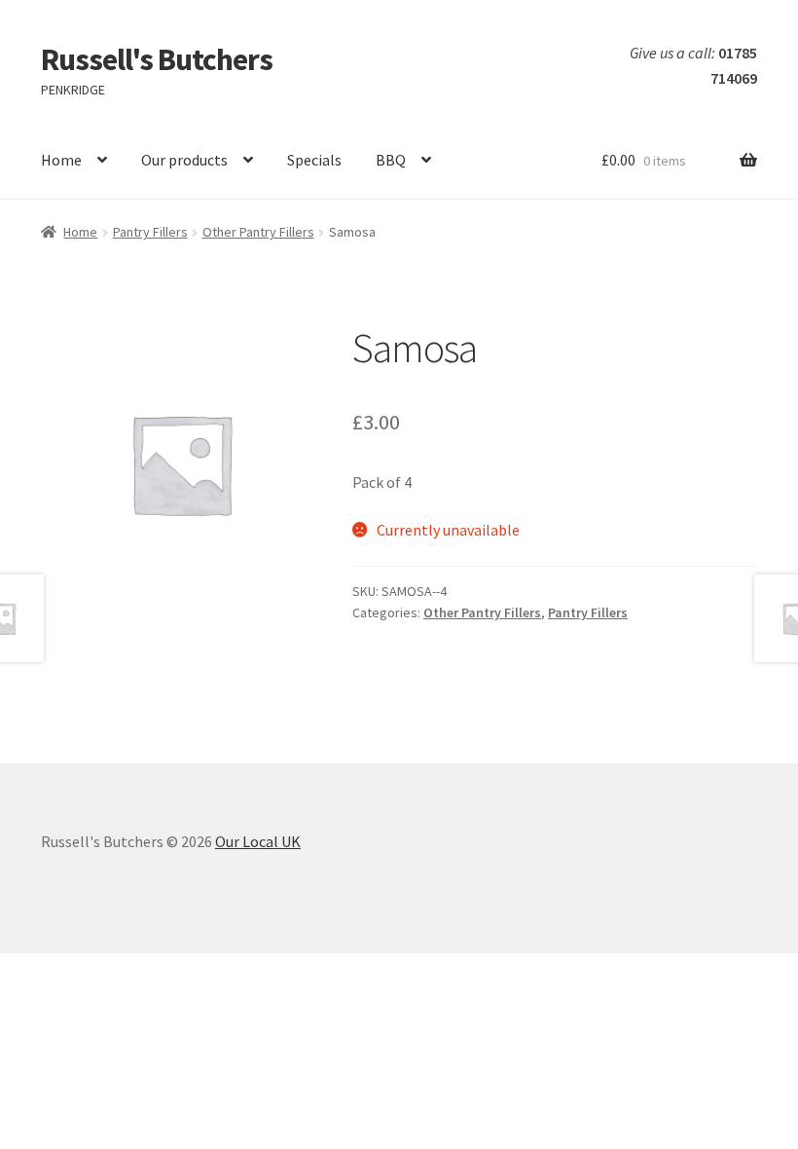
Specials (314, 159)
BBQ (391, 159)
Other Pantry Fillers (258, 232)
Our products (184, 159)
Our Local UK (258, 841)
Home (61, 159)
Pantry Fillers (150, 232)
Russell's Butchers (156, 59)
